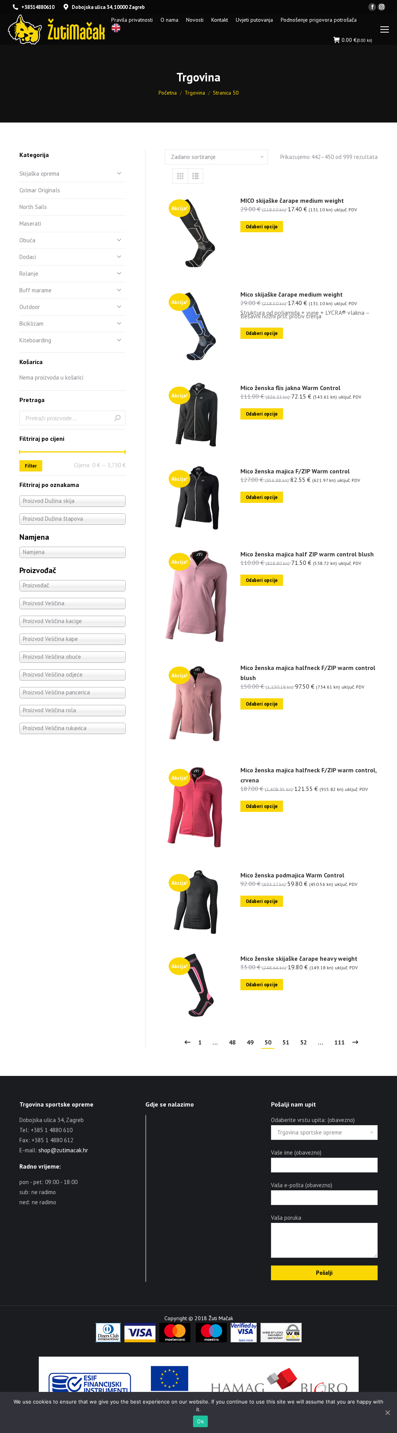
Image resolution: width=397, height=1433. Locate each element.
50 (267, 1042)
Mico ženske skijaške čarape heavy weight (298, 958)
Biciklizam (31, 323)
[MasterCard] (174, 1340)
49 (250, 1042)
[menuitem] (132, 19)
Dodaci (27, 257)
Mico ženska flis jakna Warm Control (290, 388)
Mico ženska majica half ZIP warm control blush (307, 554)
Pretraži (117, 418)
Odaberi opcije (262, 227)
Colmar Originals (39, 190)
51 (285, 1042)
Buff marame (35, 290)
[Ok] (387, 1412)
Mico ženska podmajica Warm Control (292, 875)
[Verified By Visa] (244, 1340)
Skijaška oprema (39, 173)
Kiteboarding (35, 340)
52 (303, 1042)
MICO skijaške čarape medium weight (292, 200)
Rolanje (28, 273)
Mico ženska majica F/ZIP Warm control (295, 471)
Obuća (27, 240)
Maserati (30, 223)
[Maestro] (211, 1340)
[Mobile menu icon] (384, 29)
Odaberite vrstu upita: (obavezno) (313, 1120)
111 (339, 1042)
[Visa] (140, 1340)
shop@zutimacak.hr (63, 1150)
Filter (31, 466)
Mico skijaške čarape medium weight (291, 294)
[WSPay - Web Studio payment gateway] (281, 1340)
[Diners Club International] (108, 1340)
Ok (200, 1421)
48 (232, 1042)
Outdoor (29, 307)
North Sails (33, 207)
